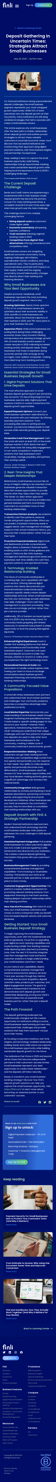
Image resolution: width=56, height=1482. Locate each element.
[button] (40, 1102)
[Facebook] (21, 1352)
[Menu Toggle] (17, 6)
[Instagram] (15, 1352)
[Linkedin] (9, 1352)
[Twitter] (4, 1352)
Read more (11, 1224)
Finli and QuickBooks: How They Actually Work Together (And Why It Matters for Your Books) (27, 1312)
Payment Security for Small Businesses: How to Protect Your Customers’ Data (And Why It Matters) (27, 1219)
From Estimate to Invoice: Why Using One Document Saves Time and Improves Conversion (27, 1266)
